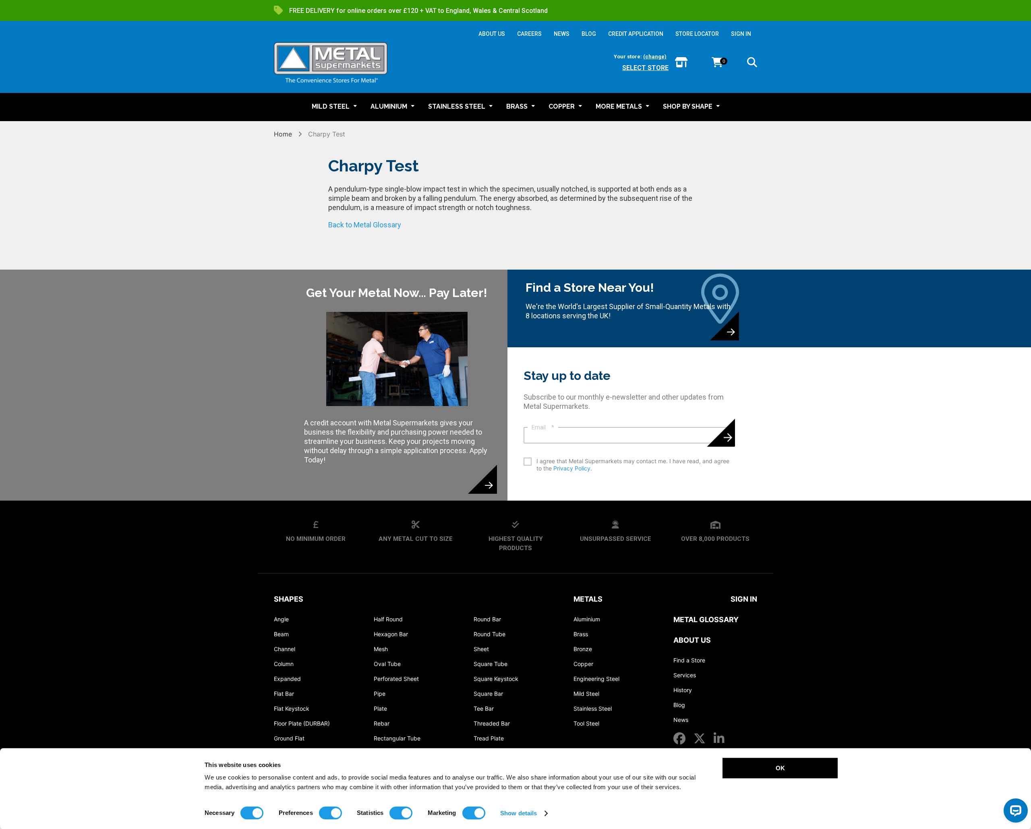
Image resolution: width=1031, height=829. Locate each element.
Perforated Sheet (396, 678)
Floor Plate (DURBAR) (302, 723)
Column (284, 663)
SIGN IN (741, 34)
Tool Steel (586, 723)
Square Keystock (496, 678)
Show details (518, 813)
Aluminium (586, 619)
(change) (655, 57)
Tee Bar (484, 708)
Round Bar (487, 619)
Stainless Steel (592, 708)
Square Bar (488, 693)
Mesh (381, 648)
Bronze (582, 648)
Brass (580, 634)
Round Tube (489, 634)
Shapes (288, 599)
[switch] (330, 812)
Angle (281, 619)
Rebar (381, 723)
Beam (281, 634)
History (682, 690)
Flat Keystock (291, 708)
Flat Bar (284, 693)
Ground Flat (289, 738)
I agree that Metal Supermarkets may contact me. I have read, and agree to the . (632, 465)
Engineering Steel (596, 678)
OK (780, 768)
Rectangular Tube (397, 738)
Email (543, 427)
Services (684, 675)
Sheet (481, 648)
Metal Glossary (706, 619)
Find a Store (689, 660)
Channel (284, 648)
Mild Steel (586, 693)
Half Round (388, 619)
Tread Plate (489, 738)
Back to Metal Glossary (364, 225)
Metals (587, 599)
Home (284, 134)
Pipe (379, 693)
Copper (583, 663)
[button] (752, 64)
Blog (679, 704)
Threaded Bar (492, 723)
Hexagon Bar (391, 634)
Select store (645, 68)
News (680, 719)
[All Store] (681, 63)
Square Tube (490, 663)
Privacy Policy (571, 468)
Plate (380, 708)
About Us (692, 640)
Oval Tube (387, 663)
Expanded (287, 678)
